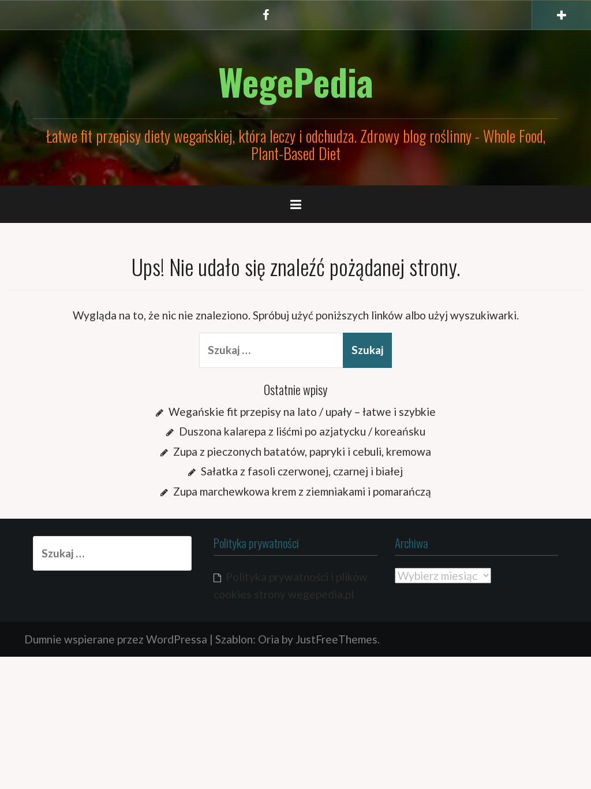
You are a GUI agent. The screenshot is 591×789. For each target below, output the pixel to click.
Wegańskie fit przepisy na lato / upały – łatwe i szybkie (302, 411)
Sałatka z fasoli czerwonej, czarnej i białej (302, 471)
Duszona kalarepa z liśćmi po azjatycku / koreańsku (302, 431)
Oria (268, 639)
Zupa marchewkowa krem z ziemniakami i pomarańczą (302, 491)
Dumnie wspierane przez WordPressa (115, 639)
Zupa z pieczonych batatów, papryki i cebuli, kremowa (302, 451)
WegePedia (295, 81)
